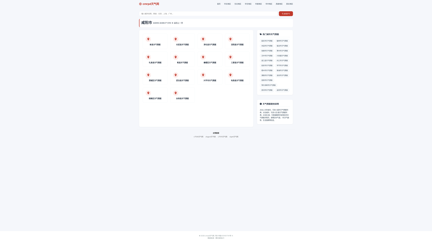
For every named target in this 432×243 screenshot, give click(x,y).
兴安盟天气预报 (282, 56)
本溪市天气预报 (266, 46)
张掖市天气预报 (266, 51)
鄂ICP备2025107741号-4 (224, 236)
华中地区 (269, 4)
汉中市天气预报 (266, 56)
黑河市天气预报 (266, 90)
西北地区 (289, 4)
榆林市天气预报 (282, 41)
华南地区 (258, 4)
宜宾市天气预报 (266, 80)
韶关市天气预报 (266, 41)
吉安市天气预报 (282, 75)
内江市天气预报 (282, 60)
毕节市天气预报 (282, 65)
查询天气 (287, 14)
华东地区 (248, 4)
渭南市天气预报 (266, 75)
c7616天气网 (222, 137)
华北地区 (227, 4)
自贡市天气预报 (282, 90)
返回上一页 (178, 23)
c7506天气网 (198, 137)
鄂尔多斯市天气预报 (268, 85)
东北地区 (237, 4)
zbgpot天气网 (211, 137)
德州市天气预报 (266, 70)
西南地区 (279, 4)
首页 (218, 4)
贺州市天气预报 (282, 51)
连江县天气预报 (266, 60)
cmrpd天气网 (151, 4)
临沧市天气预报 (282, 46)
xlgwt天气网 (234, 137)
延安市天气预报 (266, 65)
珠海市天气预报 (282, 70)
